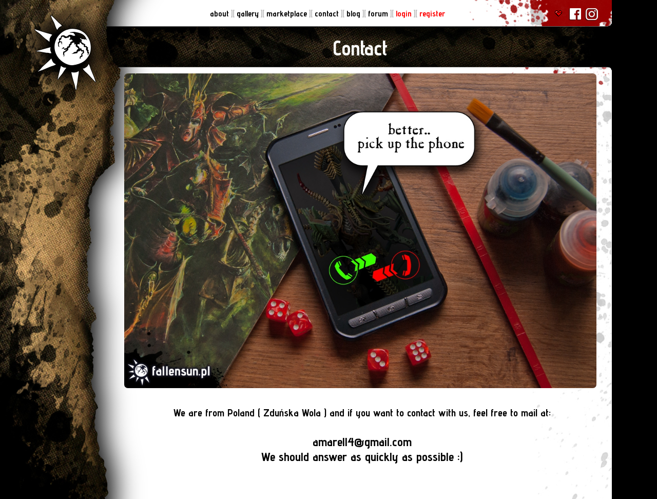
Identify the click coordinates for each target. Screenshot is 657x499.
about (220, 13)
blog (354, 13)
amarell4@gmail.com (362, 441)
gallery (249, 13)
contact (328, 13)
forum (379, 13)
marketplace (287, 13)
